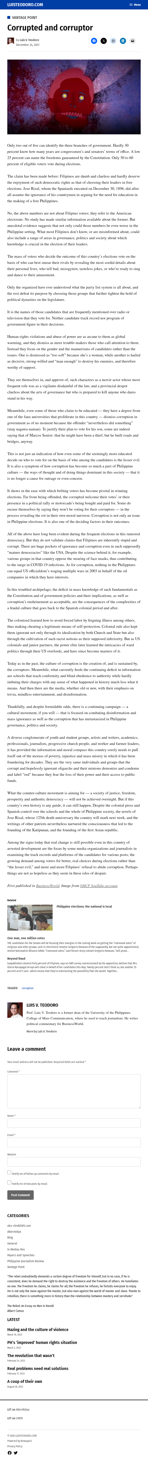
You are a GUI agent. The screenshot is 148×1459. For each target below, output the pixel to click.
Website (11, 1154)
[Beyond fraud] (75, 965)
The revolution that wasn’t (31, 1355)
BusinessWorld (47, 885)
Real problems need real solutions (37, 1368)
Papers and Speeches (20, 1255)
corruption (27, 988)
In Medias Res (16, 1249)
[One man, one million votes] (75, 944)
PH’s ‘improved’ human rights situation (42, 1342)
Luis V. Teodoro (29, 40)
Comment (13, 1071)
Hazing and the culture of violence (37, 1329)
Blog (10, 1237)
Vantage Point (24, 17)
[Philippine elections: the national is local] (30, 918)
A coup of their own (24, 1381)
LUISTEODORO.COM (25, 4)
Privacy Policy (14, 1446)
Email (11, 1135)
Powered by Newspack (19, 1441)
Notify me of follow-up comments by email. (35, 1173)
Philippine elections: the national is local (84, 907)
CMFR (19, 1418)
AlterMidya (22, 1409)
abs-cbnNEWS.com (19, 1226)
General (12, 1243)
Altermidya (14, 1232)
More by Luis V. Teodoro (42, 1031)
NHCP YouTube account (98, 885)
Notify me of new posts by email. (30, 1184)
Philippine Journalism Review (25, 1261)
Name (11, 1115)
